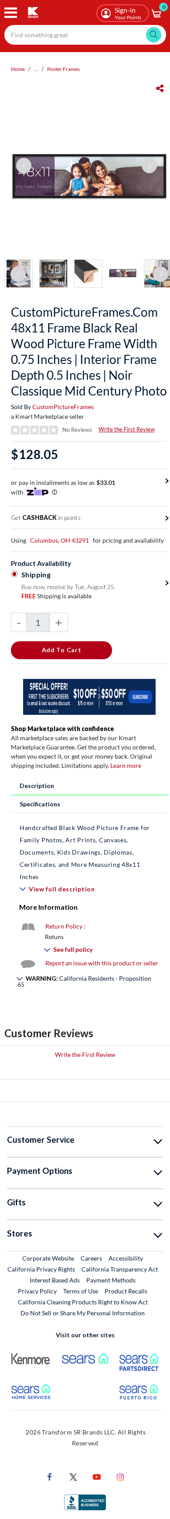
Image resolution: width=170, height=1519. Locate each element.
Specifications (40, 804)
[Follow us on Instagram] (120, 1476)
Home (18, 69)
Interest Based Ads (55, 1280)
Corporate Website (48, 1258)
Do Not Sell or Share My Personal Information (82, 1313)
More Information (48, 907)
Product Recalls (126, 1291)
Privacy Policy (37, 1291)
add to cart (62, 650)
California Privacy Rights (41, 1269)
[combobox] (85, 35)
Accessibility (126, 1258)
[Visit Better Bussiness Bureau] (85, 1501)
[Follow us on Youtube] (96, 1476)
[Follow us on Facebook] (49, 1476)
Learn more (125, 765)
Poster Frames (63, 69)
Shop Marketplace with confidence (62, 728)
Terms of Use (80, 1291)
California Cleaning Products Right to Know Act (83, 1302)
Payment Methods (111, 1280)
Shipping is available (56, 596)
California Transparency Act (120, 1269)
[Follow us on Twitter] (73, 1476)
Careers (92, 1258)
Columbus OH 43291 (59, 540)
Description (37, 785)
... (36, 69)
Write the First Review (127, 429)
